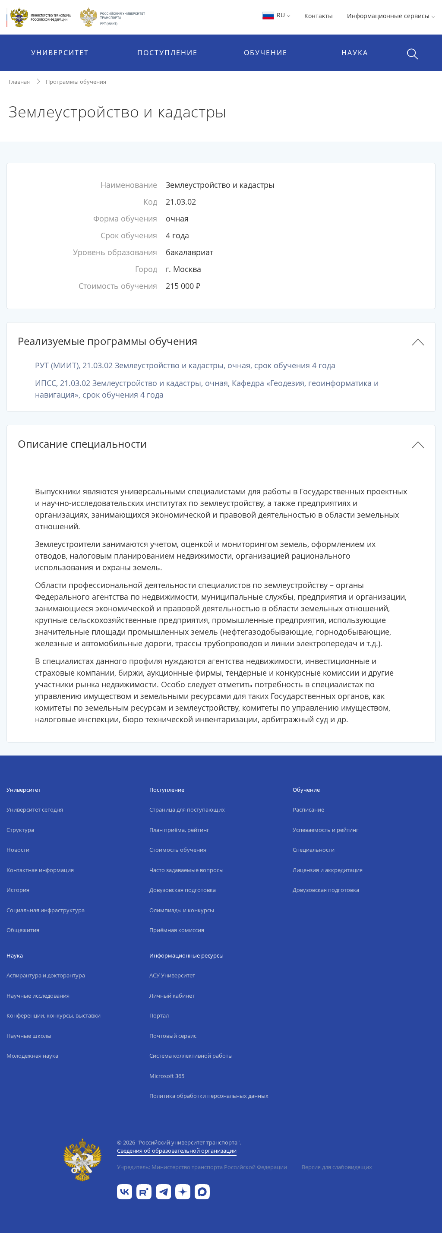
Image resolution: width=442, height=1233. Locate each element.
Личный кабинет (172, 995)
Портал (159, 1015)
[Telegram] (163, 1191)
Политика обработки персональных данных (208, 1096)
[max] (202, 1191)
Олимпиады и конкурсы (181, 910)
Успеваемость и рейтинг (326, 830)
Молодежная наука (32, 1055)
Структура (20, 830)
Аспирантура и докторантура (45, 975)
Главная (19, 81)
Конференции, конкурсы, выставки (53, 1015)
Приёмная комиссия (176, 930)
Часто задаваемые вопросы (186, 870)
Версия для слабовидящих (337, 1167)
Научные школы (28, 1036)
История (17, 890)
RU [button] (281, 15)
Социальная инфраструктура (45, 910)
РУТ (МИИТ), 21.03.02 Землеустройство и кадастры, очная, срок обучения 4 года (185, 365)
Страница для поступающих (187, 809)
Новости (17, 850)
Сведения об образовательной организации (177, 1150)
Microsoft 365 (166, 1076)
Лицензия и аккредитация (328, 870)
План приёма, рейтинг (179, 830)
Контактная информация (40, 870)
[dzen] (182, 1191)
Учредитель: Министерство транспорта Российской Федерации (202, 1167)
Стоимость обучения (177, 850)
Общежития (22, 930)
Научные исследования (37, 995)
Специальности (314, 850)
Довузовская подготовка (182, 890)
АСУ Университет (172, 975)
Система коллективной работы (191, 1055)
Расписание (308, 809)
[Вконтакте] (124, 1191)
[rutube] (144, 1191)
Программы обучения (76, 81)
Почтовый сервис (172, 1036)
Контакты (318, 16)
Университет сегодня (34, 809)
